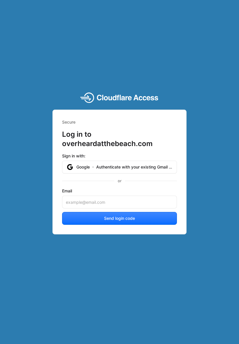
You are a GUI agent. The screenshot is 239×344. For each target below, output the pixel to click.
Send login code (119, 218)
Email (67, 190)
